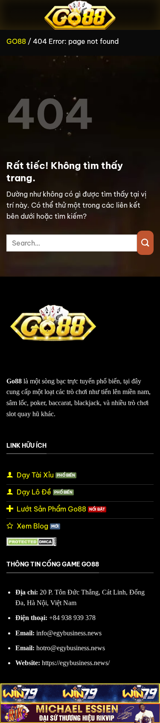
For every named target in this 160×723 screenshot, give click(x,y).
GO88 (16, 41)
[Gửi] (145, 243)
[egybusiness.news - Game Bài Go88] (80, 15)
